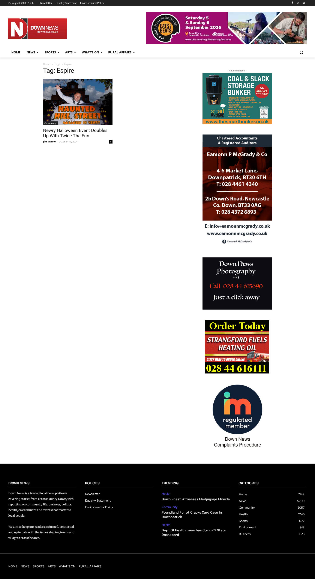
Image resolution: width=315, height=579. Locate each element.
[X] (304, 3)
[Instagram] (298, 3)
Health (166, 494)
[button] (301, 52)
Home (46, 64)
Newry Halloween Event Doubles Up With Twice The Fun (75, 133)
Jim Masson (49, 141)
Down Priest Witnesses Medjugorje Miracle (196, 499)
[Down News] (53, 28)
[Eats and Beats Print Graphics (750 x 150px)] (226, 43)
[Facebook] (292, 3)
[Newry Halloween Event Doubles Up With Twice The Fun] (77, 102)
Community (50, 123)
